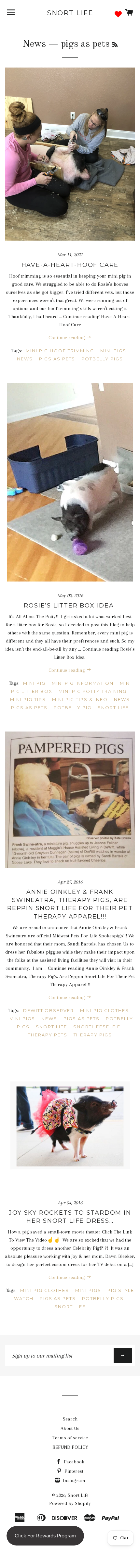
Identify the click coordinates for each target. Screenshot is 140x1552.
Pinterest (73, 1471)
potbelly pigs (102, 358)
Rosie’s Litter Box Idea (70, 605)
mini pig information (83, 683)
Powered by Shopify (70, 1503)
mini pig (34, 683)
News (34, 44)
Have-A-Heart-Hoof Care (70, 265)
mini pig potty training (93, 691)
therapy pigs (93, 1034)
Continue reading (67, 338)
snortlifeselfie (96, 1026)
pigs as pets (57, 358)
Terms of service (70, 1438)
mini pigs (113, 350)
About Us (70, 1428)
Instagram (73, 1480)
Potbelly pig (72, 707)
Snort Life (70, 13)
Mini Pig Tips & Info (80, 699)
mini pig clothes (104, 1010)
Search (70, 1419)
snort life (113, 707)
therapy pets (47, 1034)
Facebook (73, 1462)
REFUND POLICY (70, 1447)
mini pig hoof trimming (60, 350)
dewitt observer (48, 1010)
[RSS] (115, 45)
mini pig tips (28, 699)
